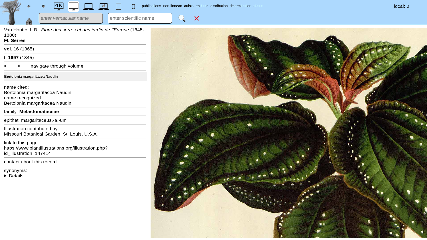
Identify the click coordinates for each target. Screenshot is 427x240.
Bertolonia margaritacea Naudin (31, 76)
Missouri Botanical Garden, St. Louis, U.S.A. (51, 133)
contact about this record (30, 161)
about (258, 6)
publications (151, 6)
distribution (219, 6)
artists (188, 6)
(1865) (19, 48)
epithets (202, 6)
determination (240, 6)
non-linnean (172, 6)
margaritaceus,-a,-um (44, 120)
